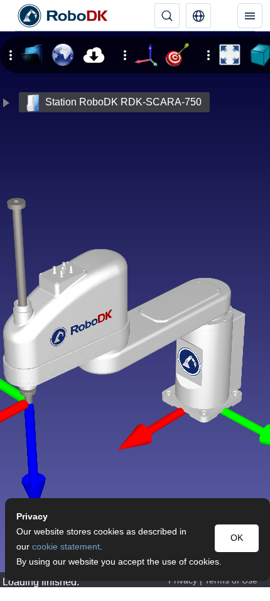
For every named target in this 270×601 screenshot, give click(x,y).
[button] (198, 15)
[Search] (167, 15)
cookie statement (66, 546)
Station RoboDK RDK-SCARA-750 (123, 102)
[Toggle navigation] (249, 15)
